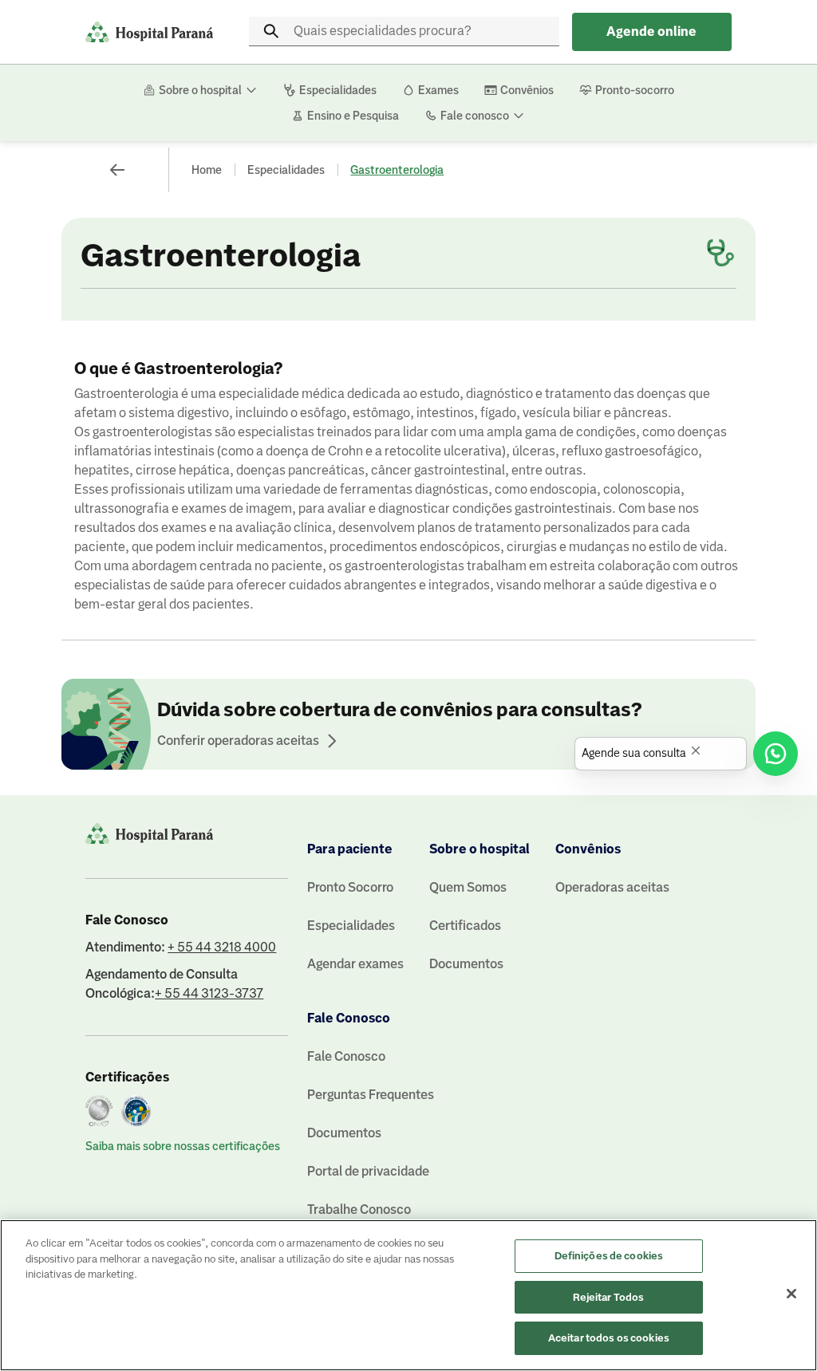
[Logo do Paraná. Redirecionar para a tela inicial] (149, 32)
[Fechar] (791, 1293)
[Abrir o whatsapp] (775, 753)
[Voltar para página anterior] (117, 169)
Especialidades (286, 169)
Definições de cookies (609, 1256)
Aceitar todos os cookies (608, 1338)
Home (206, 169)
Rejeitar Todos (608, 1297)
